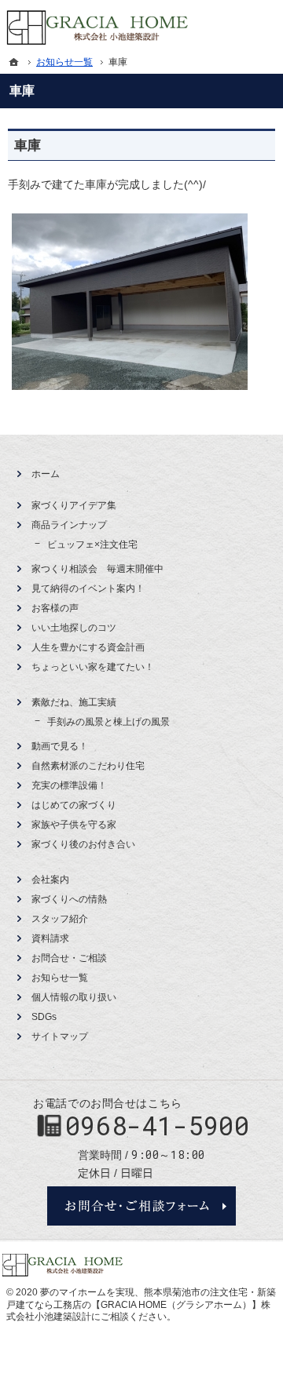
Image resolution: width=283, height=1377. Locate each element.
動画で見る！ (59, 746)
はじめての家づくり (73, 805)
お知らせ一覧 (59, 977)
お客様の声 (55, 608)
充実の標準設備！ (69, 785)
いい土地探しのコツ (73, 627)
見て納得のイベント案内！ (88, 588)
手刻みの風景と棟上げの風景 (108, 721)
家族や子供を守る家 (73, 824)
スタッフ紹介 (59, 918)
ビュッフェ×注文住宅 (92, 544)
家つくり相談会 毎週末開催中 (97, 568)
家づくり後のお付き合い (83, 844)
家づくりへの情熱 (69, 899)
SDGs (44, 1016)
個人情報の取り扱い (73, 997)
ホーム (45, 473)
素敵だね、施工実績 (73, 702)
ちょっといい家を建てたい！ (92, 666)
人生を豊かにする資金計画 (88, 647)
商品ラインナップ (69, 524)
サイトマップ (59, 1036)
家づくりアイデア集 (73, 505)
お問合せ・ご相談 (69, 958)
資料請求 (50, 938)
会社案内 (50, 879)
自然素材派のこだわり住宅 (88, 765)
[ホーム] (14, 62)
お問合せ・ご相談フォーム (141, 1206)
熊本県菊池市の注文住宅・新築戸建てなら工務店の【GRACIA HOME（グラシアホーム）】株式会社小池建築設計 (141, 1304)
